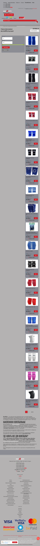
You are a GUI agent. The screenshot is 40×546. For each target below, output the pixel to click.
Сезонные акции (5, 18)
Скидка (10, 18)
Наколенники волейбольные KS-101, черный (31, 84)
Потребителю (28, 2)
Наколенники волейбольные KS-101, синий (31, 46)
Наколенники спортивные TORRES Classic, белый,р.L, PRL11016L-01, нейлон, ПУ (31, 345)
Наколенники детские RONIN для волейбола (31, 102)
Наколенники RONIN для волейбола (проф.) (30, 195)
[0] (36, 22)
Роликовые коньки (26, 496)
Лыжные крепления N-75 (11, 491)
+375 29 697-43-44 (20, 466)
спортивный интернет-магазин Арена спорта (10, 441)
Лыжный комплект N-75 (26, 491)
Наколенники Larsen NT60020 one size (31, 214)
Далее (32, 412)
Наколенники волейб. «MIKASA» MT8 (31, 363)
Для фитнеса (26, 487)
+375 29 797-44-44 (20, 463)
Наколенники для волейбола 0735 (31, 120)
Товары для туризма (26, 500)
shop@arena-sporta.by (28, 8)
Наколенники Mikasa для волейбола (30, 270)
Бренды (5, 2)
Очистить (5, 50)
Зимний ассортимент (10, 488)
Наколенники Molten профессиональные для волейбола (32, 326)
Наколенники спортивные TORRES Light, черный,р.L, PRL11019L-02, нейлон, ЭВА (31, 401)
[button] (38, 538)
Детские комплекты (10, 485)
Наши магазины (11, 2)
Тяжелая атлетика (26, 502)
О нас (33, 2)
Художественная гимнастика (10, 503)
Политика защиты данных (11, 544)
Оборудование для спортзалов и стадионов (10, 496)
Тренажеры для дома (10, 502)
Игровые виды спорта (26, 488)
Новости (18, 2)
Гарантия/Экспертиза (25, 544)
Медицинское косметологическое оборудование (26, 493)
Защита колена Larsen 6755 (30, 288)
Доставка (20, 512)
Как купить (20, 508)
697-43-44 (6, 5)
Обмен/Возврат (30, 544)
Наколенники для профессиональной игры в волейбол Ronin (30, 140)
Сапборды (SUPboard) (10, 499)
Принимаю (14, 542)
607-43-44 (6, 6)
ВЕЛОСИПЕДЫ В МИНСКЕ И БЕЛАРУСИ (26, 481)
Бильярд (10, 481)
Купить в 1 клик (31, 52)
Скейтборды (26, 499)
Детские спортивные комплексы (26, 485)
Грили (11, 484)
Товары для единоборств (10, 500)
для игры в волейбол (15, 424)
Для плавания (10, 487)
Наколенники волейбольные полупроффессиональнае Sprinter (31, 233)
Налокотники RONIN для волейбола (30, 65)
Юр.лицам (22, 17)
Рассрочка (20, 509)
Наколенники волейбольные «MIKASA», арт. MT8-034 (30, 382)
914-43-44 (6, 7)
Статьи (22, 2)
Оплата (20, 511)
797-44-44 (6, 4)
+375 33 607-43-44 (20, 465)
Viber (23, 471)
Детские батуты (26, 484)
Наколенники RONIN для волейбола (30, 158)
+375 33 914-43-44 (20, 468)
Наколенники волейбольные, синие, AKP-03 (31, 177)
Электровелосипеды (26, 503)
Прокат (15, 18)
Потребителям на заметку (18, 544)
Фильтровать (6, 47)
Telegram (18, 471)
